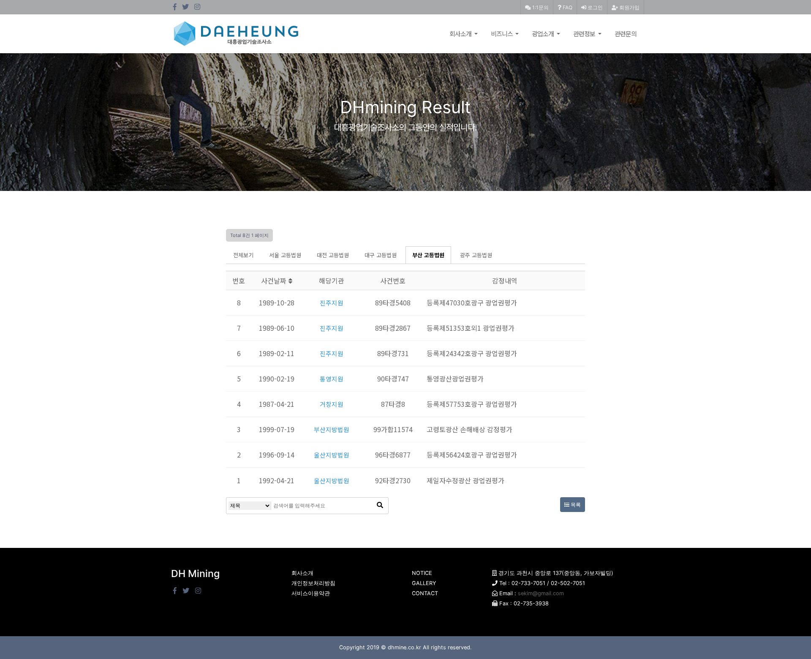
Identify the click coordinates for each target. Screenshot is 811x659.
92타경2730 (393, 480)
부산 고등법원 (428, 255)
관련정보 (584, 33)
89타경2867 (393, 328)
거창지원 (331, 404)
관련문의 (626, 33)
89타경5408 (393, 302)
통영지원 (331, 378)
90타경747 (393, 378)
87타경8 (393, 404)
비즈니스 (502, 33)
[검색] (379, 506)
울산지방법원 (331, 454)
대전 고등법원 (333, 255)
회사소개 (461, 33)
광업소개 (543, 33)
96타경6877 (393, 454)
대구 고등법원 (381, 255)
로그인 (594, 7)
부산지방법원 (331, 429)
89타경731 (393, 353)
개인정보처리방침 (313, 583)
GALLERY (424, 583)
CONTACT (425, 593)
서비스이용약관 (310, 593)
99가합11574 (393, 429)
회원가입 (629, 7)
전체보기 (243, 255)
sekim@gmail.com (541, 593)
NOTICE (422, 573)
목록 (575, 504)
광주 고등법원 (476, 255)
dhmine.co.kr (404, 647)
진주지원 (331, 302)
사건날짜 (274, 280)
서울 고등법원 (285, 255)
